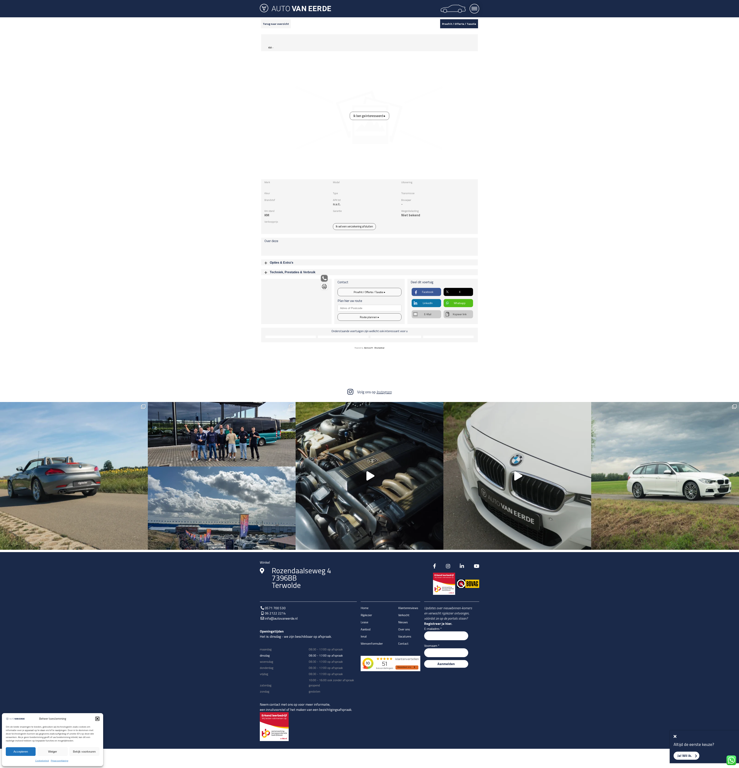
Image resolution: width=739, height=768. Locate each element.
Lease (364, 622)
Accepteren (20, 751)
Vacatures (404, 636)
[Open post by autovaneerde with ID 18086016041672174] (517, 476)
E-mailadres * (433, 628)
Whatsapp (460, 303)
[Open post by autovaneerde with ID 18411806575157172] (222, 476)
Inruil (364, 636)
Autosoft (368, 347)
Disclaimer (380, 347)
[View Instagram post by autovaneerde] (143, 545)
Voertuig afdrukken (324, 286)
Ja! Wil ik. (684, 755)
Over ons (404, 629)
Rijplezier (366, 615)
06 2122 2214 (275, 613)
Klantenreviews (408, 608)
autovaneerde (72, 407)
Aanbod (365, 629)
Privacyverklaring (59, 760)
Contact (403, 643)
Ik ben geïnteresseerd (368, 115)
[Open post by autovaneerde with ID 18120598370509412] (665, 476)
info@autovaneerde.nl (281, 618)
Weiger (52, 751)
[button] (97, 719)
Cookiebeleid (42, 760)
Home (365, 608)
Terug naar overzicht (276, 24)
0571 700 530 (275, 608)
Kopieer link (460, 314)
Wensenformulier (372, 643)
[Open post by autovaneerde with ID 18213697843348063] (369, 476)
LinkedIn (428, 303)
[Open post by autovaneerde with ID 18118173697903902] (74, 476)
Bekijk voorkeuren (84, 751)
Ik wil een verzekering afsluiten (354, 226)
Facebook (427, 292)
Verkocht (404, 615)
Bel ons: (324, 278)
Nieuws (403, 622)
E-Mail (427, 314)
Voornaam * (431, 645)
